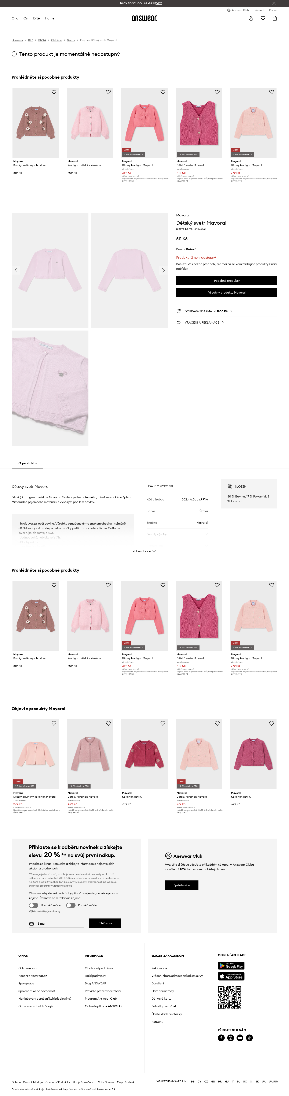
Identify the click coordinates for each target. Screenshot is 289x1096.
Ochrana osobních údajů (35, 1006)
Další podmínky (95, 976)
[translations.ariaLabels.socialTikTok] (249, 1038)
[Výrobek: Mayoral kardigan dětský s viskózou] (90, 123)
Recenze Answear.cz (32, 976)
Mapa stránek (125, 1082)
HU (227, 1081)
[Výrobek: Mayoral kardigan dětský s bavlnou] (35, 123)
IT (233, 1081)
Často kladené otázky (166, 1014)
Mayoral (183, 215)
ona (15, 18)
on (25, 18)
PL (238, 1081)
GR (213, 1081)
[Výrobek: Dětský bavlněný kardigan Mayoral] (35, 754)
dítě (36, 18)
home (49, 18)
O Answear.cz (28, 968)
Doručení (157, 983)
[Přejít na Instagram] (230, 1038)
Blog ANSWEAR (95, 983)
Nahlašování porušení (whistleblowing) (44, 998)
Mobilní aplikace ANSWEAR (103, 1006)
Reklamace (159, 968)
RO (245, 1081)
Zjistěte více (181, 885)
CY (199, 1081)
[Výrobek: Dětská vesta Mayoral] (199, 123)
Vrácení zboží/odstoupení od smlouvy (177, 976)
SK (257, 1081)
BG (192, 1081)
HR (220, 1081)
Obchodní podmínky (99, 968)
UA (264, 1081)
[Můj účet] (251, 18)
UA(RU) (273, 1081)
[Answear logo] (144, 18)
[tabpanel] (145, 512)
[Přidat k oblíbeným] (54, 92)
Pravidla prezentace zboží (103, 991)
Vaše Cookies (106, 1082)
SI (251, 1081)
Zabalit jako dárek (164, 1006)
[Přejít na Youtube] (240, 1038)
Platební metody (162, 991)
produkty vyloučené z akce (56, 885)
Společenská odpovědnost (36, 991)
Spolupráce (26, 983)
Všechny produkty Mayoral (226, 292)
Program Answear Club (101, 998)
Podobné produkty (227, 281)
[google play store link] (231, 966)
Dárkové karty (161, 998)
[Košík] (274, 18)
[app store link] (231, 976)
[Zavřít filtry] (274, 3)
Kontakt (156, 1022)
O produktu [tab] (27, 463)
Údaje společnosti (84, 1082)
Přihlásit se (105, 923)
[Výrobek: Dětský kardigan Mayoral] (144, 123)
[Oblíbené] (263, 18)
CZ (206, 1081)
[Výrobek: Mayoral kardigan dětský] (144, 754)
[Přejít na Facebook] (221, 1038)
